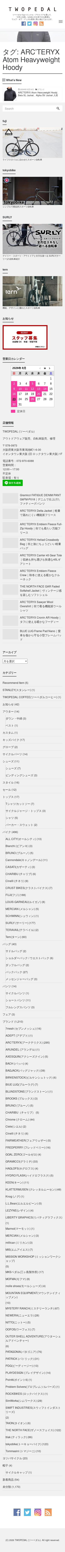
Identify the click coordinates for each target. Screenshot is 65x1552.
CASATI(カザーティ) (18, 867)
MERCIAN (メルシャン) (20, 909)
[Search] (58, 108)
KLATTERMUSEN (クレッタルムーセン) (31, 1189)
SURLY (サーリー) (17, 923)
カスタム (8, 733)
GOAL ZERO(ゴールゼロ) (21, 1154)
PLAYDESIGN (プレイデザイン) (25, 1373)
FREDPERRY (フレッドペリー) (25, 1147)
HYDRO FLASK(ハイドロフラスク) (27, 1175)
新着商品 (8, 1479)
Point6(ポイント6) (17, 1380)
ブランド (8, 1021)
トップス (8, 797)
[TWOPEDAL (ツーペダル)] (32, 9)
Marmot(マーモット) (18, 1229)
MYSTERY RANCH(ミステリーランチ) (30, 1308)
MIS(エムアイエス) (17, 1250)
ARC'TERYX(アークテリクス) (24, 1042)
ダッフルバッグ (15, 965)
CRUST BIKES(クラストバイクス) (27, 888)
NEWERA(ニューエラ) (20, 1315)
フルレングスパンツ (18, 1007)
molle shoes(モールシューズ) (24, 1286)
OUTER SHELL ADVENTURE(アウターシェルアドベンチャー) (33, 1338)
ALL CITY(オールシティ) (21, 839)
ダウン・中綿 (14, 718)
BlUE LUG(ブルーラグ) (20, 1084)
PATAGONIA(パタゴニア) (21, 1352)
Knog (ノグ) (13, 1196)
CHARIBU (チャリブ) (19, 874)
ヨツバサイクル (12, 1458)
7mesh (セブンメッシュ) (21, 1028)
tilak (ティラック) (16, 1437)
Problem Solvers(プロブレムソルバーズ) (30, 1387)
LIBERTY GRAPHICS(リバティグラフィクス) (34, 1217)
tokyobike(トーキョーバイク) (23, 1444)
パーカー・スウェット (19, 825)
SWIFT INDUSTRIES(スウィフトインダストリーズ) (33, 1410)
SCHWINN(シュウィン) (20, 916)
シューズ (8, 761)
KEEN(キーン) (14, 1182)
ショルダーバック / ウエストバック (27, 958)
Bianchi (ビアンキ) (17, 846)
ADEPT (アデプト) (17, 1035)
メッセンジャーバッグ (19, 979)
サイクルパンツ (15, 993)
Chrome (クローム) (17, 1119)
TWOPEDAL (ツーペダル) (28, 1540)
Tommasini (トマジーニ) (20, 1451)
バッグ (7, 944)
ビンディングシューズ (19, 775)
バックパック (14, 972)
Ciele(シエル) (14, 1126)
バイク (7, 832)
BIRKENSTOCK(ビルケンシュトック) (29, 1077)
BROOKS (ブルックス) (20, 1098)
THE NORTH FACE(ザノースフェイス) (30, 1430)
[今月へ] (45, 368)
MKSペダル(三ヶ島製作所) (22, 1272)
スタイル (8, 782)
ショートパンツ (15, 1000)
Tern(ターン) (13, 937)
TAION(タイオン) (16, 1423)
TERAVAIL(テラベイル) (20, 930)
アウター (8, 711)
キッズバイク (11, 740)
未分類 (7, 1487)
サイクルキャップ (17, 1472)
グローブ (8, 747)
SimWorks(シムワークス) (21, 1401)
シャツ (10, 818)
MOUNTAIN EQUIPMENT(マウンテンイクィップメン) (33, 1295)
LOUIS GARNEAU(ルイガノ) (23, 902)
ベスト (10, 725)
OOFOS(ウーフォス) (18, 1329)
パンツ (7, 986)
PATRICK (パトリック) (20, 1359)
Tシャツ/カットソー (18, 804)
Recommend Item (13, 683)
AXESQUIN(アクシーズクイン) (25, 1056)
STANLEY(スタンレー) (17, 690)
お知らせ (8, 704)
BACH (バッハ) (15, 1063)
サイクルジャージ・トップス (24, 811)
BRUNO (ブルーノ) (17, 853)
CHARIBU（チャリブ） (20, 1112)
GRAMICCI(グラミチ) (19, 1161)
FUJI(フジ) (12, 895)
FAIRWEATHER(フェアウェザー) (26, 1140)
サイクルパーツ (12, 754)
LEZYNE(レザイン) (17, 1210)
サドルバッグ (14, 951)
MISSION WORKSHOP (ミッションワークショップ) (33, 1259)
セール (7, 790)
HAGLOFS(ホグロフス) (20, 1168)
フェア (7, 1014)
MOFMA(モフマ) (16, 1279)
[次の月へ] (51, 368)
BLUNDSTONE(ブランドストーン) (27, 1091)
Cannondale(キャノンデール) (24, 860)
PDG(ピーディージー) (19, 1366)
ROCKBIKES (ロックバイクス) (25, 1394)
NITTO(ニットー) (16, 1322)
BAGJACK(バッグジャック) (23, 1070)
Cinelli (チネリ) (15, 881)
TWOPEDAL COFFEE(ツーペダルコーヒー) (30, 697)
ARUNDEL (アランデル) (21, 1049)
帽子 (5, 1465)
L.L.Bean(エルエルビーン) (22, 1203)
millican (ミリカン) (17, 1243)
